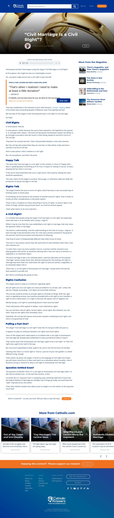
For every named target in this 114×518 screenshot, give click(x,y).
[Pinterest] (81, 488)
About (83, 6)
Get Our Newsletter (78, 476)
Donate (102, 6)
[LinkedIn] (88, 488)
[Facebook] (68, 488)
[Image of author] (28, 46)
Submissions (57, 479)
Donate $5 (66, 398)
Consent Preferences (64, 510)
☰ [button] (9, 6)
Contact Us (56, 510)
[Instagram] (78, 488)
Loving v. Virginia (58, 107)
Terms (46, 510)
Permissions (57, 481)
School (41, 481)
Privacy (50, 510)
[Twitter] (71, 488)
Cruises (41, 486)
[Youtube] (74, 488)
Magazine (29, 30)
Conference (43, 483)
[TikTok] (84, 488)
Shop (92, 6)
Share (86, 46)
